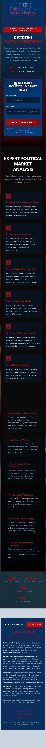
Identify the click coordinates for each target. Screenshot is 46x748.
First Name (10, 106)
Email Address (12, 95)
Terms (19, 132)
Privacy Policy (23, 718)
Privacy (14, 132)
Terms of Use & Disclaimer (23, 712)
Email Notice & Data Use (23, 715)
